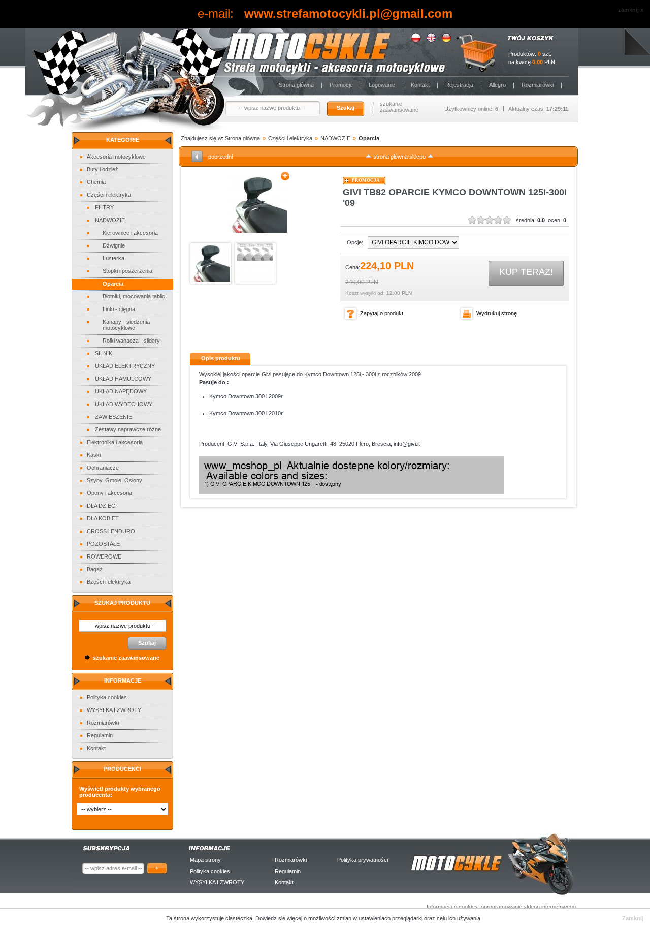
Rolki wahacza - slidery (131, 340)
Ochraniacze (103, 468)
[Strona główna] (234, 52)
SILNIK (103, 353)
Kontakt (420, 85)
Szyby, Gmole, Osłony (114, 480)
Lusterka (113, 258)
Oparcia (113, 284)
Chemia (96, 182)
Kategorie (122, 140)
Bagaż (95, 569)
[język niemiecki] (446, 41)
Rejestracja (459, 85)
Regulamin (100, 735)
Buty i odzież (102, 169)
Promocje (341, 85)
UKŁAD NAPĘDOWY (121, 391)
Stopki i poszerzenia (127, 271)
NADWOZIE (110, 220)
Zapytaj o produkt (381, 313)
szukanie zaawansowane (399, 107)
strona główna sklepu (399, 156)
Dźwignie (114, 245)
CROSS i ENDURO (111, 531)
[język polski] (416, 41)
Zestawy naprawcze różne (128, 429)
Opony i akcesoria (109, 493)
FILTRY (104, 207)
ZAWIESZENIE (113, 417)
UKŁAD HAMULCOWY (123, 379)
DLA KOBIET (103, 518)
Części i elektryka (109, 195)
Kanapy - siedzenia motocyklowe (126, 325)
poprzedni (220, 156)
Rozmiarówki (538, 85)
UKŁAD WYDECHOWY (123, 404)
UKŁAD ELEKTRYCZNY (125, 366)
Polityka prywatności (362, 860)
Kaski (94, 455)
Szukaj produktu (122, 603)
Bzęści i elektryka (109, 582)
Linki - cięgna (119, 309)
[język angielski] (431, 41)
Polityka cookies (107, 697)
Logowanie (382, 85)
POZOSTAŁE (103, 544)
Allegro (497, 85)
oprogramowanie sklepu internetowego (528, 907)
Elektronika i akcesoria (115, 442)
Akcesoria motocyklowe (116, 156)
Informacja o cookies (452, 907)
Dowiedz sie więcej (279, 918)
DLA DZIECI (102, 506)
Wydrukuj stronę (496, 313)
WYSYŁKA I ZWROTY (114, 710)
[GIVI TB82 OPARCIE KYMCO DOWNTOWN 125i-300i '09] (258, 203)
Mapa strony (205, 860)
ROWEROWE (104, 556)
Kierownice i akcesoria (130, 233)
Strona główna (296, 85)
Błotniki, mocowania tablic (134, 296)
